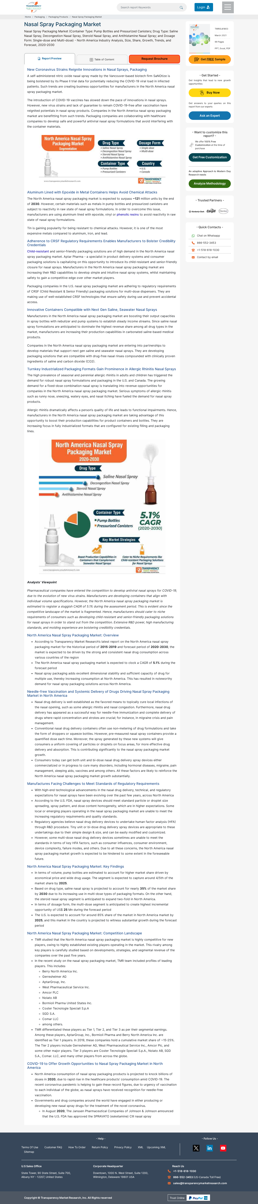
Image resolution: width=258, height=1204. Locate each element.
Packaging (40, 17)
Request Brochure (154, 59)
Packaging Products (58, 17)
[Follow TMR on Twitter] (196, 1147)
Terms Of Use (29, 1147)
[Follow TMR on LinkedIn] (209, 1147)
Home (28, 17)
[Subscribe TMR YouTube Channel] (223, 1147)
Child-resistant (38, 251)
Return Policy (100, 1147)
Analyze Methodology (210, 183)
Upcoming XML (156, 1147)
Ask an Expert (210, 115)
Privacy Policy (123, 1147)
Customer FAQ (53, 1147)
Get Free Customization (210, 157)
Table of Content (104, 59)
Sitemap (29, 1151)
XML (140, 1147)
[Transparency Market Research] (33, 7)
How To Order (77, 1147)
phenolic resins (128, 214)
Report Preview (51, 58)
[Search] (181, 7)
